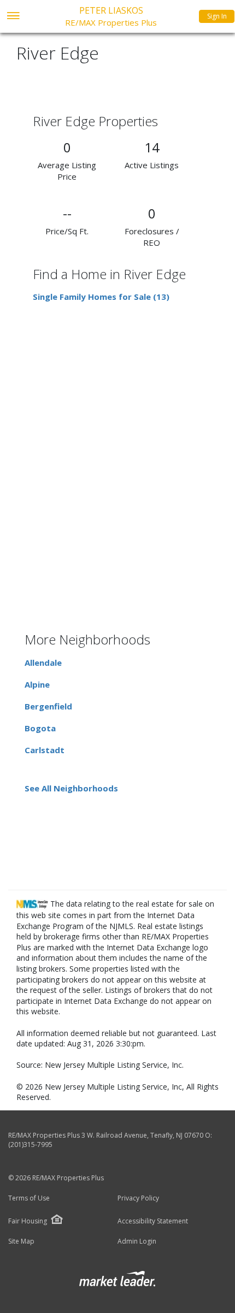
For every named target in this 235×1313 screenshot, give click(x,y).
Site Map (21, 1241)
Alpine (37, 684)
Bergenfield (48, 706)
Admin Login (137, 1241)
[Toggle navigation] (13, 16)
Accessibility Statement (153, 1221)
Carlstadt (44, 749)
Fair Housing (27, 1221)
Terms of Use (29, 1198)
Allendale (43, 662)
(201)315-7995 (30, 1144)
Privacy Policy (138, 1198)
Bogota (40, 728)
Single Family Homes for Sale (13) (101, 296)
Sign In (217, 16)
